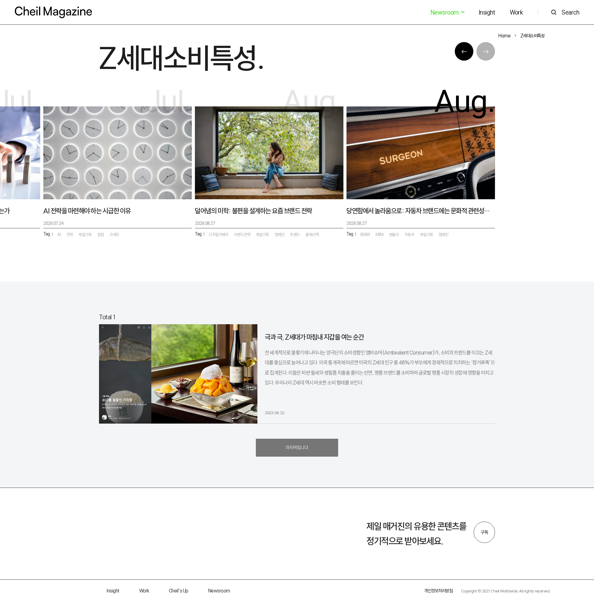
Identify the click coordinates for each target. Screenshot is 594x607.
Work (516, 12)
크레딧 (114, 234)
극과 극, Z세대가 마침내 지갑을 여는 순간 (314, 337)
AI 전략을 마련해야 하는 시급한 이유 (87, 210)
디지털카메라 (218, 234)
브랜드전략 (242, 234)
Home (504, 36)
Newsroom (219, 591)
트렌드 (295, 234)
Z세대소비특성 (532, 36)
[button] (464, 51)
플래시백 (312, 234)
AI (59, 234)
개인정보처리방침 (438, 591)
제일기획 (426, 234)
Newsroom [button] (445, 12)
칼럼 (100, 234)
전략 (70, 234)
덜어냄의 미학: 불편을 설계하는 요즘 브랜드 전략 (253, 210)
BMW (365, 234)
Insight (487, 12)
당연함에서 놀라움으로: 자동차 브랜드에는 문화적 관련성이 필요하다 (420, 210)
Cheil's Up (178, 591)
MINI (379, 234)
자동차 (410, 234)
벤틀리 (394, 234)
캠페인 (444, 234)
